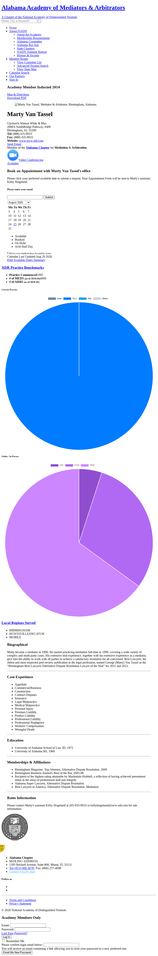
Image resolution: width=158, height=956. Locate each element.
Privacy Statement (20, 903)
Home (13, 27)
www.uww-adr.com (31, 140)
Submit (49, 197)
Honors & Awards (28, 55)
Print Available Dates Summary (26, 260)
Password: (8, 929)
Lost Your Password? (14, 933)
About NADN (18, 31)
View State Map (27, 69)
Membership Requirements (33, 38)
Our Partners (17, 76)
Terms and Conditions (22, 900)
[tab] (79, 268)
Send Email (14, 144)
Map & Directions (18, 94)
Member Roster (18, 58)
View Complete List (29, 62)
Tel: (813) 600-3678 (21, 868)
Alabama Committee (29, 41)
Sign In (13, 79)
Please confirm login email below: (22, 944)
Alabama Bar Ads (28, 45)
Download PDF (17, 98)
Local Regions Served (19, 623)
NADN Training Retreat (32, 52)
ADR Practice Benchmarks (23, 268)
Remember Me (15, 941)
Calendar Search (19, 72)
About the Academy (29, 34)
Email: (5, 925)
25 (15, 224)
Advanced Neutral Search (32, 65)
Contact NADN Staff (22, 871)
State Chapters (25, 48)
